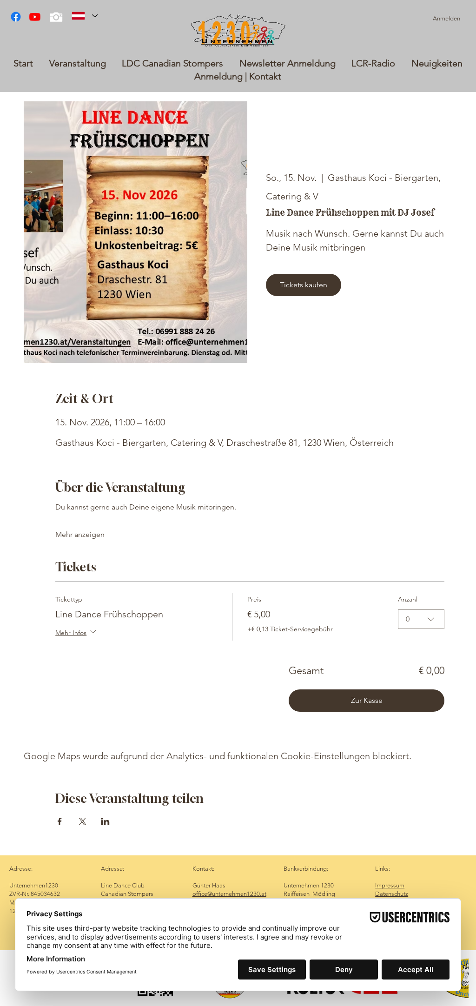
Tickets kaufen (303, 284)
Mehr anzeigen (80, 534)
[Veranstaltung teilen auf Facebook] (59, 821)
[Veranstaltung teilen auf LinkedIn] (105, 821)
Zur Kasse (367, 700)
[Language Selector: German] (84, 15)
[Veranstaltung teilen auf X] (82, 821)
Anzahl (407, 599)
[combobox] (421, 619)
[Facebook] (15, 16)
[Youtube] (34, 16)
